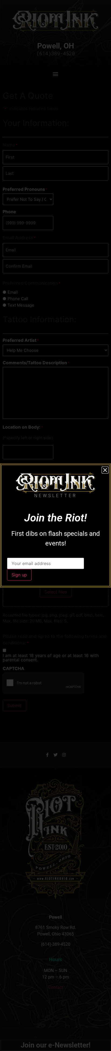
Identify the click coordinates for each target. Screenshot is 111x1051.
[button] (105, 470)
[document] (55, 525)
